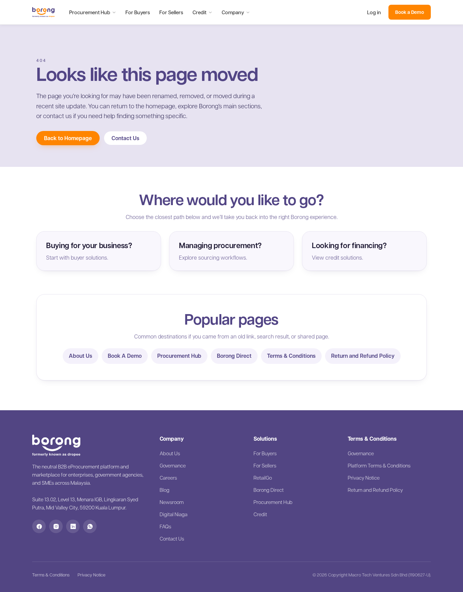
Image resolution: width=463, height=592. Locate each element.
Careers (168, 477)
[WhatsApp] (90, 526)
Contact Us (125, 138)
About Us (80, 355)
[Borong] (43, 12)
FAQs (165, 526)
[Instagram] (56, 526)
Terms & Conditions (291, 355)
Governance (173, 465)
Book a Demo (409, 12)
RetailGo (263, 477)
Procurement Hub (89, 12)
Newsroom (172, 502)
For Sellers (171, 12)
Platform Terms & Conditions (379, 465)
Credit (199, 12)
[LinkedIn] (73, 526)
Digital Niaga (173, 514)
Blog (164, 489)
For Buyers (137, 12)
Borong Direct (234, 355)
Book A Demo (125, 355)
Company (233, 12)
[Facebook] (39, 526)
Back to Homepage (68, 138)
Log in (374, 12)
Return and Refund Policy (363, 355)
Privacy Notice (364, 477)
